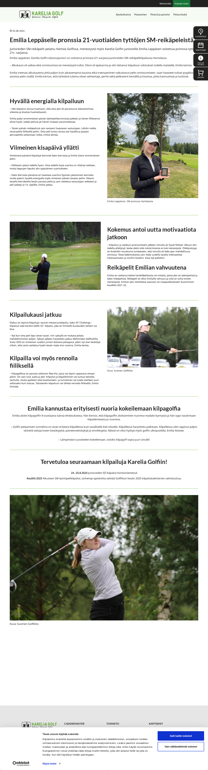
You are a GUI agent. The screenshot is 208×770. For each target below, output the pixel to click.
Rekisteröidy (165, 3)
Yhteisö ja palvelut (160, 14)
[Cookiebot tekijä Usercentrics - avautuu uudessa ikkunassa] (21, 763)
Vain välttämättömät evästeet (181, 746)
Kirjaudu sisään (182, 3)
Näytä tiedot (49, 763)
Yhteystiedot (180, 14)
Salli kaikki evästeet (181, 735)
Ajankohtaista (123, 14)
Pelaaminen (140, 14)
